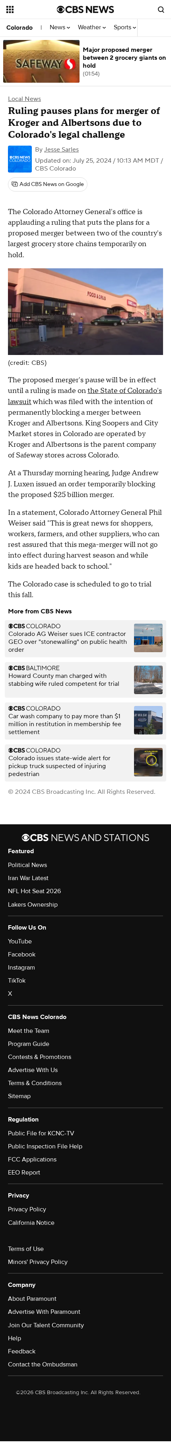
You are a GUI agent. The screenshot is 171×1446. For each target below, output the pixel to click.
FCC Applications (32, 1159)
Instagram (21, 967)
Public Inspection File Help (45, 1146)
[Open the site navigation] (31, 9)
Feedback (21, 1351)
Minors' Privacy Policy (38, 1262)
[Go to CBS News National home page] (85, 9)
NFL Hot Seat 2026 (34, 891)
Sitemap (19, 1096)
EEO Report (24, 1172)
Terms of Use (26, 1249)
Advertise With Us (33, 1070)
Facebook (21, 954)
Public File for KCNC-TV (41, 1133)
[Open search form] (161, 9)
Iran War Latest (28, 878)
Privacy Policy (27, 1209)
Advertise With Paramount (44, 1312)
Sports (123, 27)
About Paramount (32, 1299)
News (58, 27)
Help (14, 1338)
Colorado (19, 28)
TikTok (16, 980)
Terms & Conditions (35, 1083)
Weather (90, 27)
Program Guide (28, 1044)
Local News (24, 99)
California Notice (31, 1223)
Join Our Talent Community (46, 1325)
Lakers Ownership (33, 904)
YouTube (20, 941)
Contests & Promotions (39, 1057)
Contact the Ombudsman (43, 1364)
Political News (27, 865)
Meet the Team (28, 1031)
